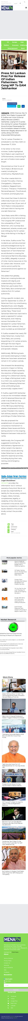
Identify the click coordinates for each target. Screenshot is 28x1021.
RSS (11, 1008)
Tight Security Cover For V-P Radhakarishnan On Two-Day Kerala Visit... (13, 766)
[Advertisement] (14, 24)
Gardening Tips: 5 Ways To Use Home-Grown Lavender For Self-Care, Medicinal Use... (12, 843)
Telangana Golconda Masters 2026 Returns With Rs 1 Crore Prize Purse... (13, 736)
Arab (22, 42)
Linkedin (12, 1005)
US (5, 42)
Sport (22, 48)
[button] (20, 3)
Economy (15, 45)
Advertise (6, 965)
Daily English (8, 979)
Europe (14, 42)
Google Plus (13, 1001)
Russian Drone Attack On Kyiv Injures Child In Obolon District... (12, 784)
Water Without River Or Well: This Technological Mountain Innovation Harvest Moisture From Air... (13, 695)
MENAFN (5, 113)
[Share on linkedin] (23, 106)
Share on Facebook (12, 103)
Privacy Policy (7, 960)
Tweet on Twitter (11, 106)
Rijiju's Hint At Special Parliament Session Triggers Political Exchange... (13, 716)
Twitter (12, 998)
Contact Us (7, 963)
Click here (15, 952)
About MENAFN (8, 967)
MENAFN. (12, 1016)
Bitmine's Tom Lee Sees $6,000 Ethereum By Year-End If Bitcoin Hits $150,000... (12, 823)
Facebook (13, 996)
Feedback (6, 972)
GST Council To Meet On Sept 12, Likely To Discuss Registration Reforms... (12, 803)
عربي (15, 3)
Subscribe (16, 990)
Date (4, 98)
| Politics (5, 45)
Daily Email (13, 1003)
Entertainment (10, 48)
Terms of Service (8, 958)
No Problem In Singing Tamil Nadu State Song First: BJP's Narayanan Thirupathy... (13, 873)
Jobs (5, 970)
